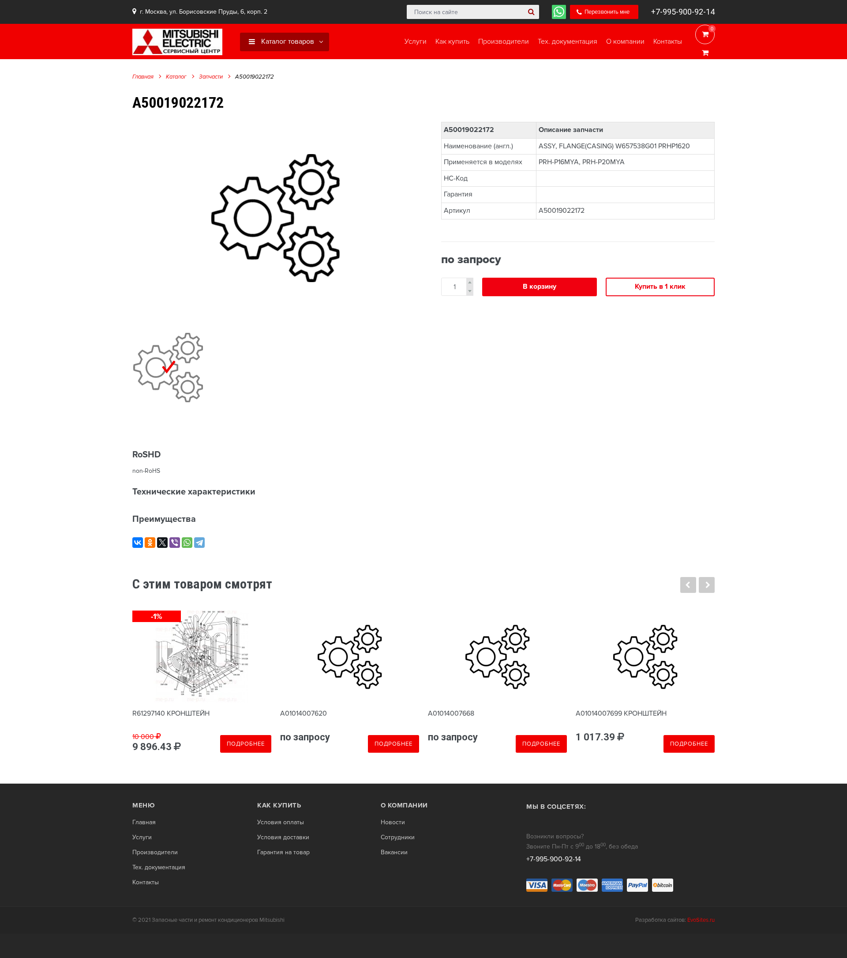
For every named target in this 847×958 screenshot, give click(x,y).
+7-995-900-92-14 (683, 11)
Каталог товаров (286, 41)
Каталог (176, 76)
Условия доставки (283, 837)
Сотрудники (398, 837)
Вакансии (394, 852)
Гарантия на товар (283, 852)
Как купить (279, 805)
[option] (275, 218)
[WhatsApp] (187, 542)
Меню (143, 805)
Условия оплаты (280, 822)
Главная (143, 76)
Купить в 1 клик (660, 286)
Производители (155, 852)
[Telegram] (199, 542)
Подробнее (246, 743)
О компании (404, 805)
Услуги (142, 837)
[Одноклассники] (150, 542)
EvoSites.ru (701, 920)
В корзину (539, 286)
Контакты (145, 882)
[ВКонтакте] (137, 542)
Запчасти (211, 76)
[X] (162, 542)
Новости (393, 822)
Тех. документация (158, 867)
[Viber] (174, 542)
